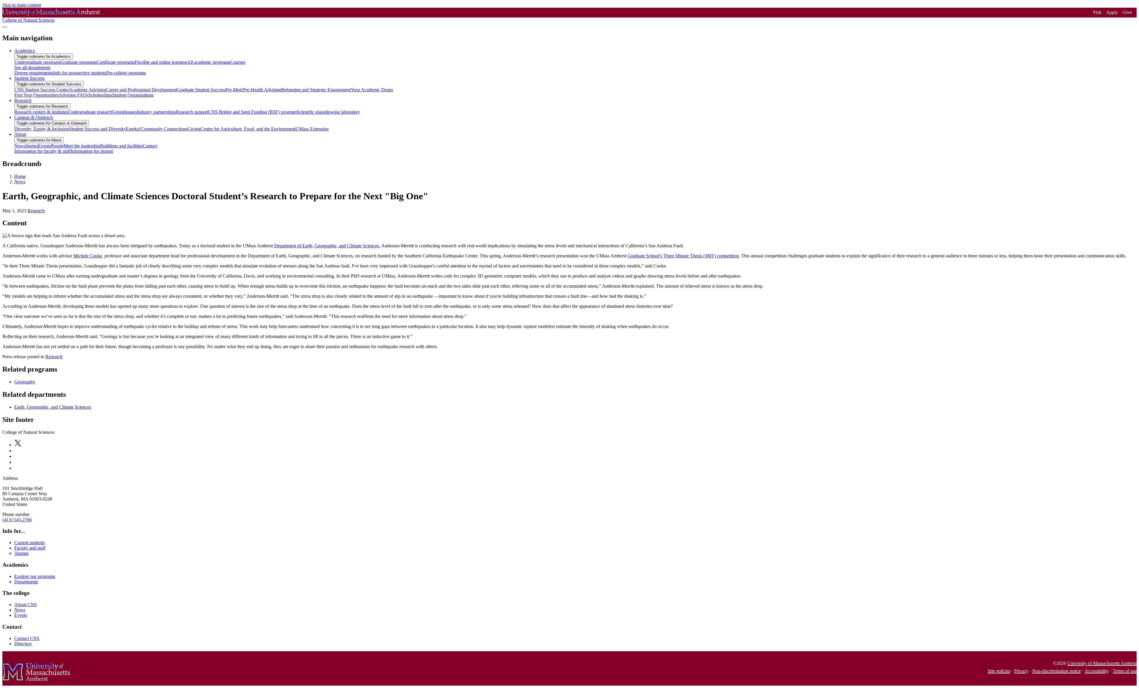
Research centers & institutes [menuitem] (41, 111)
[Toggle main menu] (4, 27)
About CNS (25, 604)
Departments (26, 581)
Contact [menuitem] (150, 145)
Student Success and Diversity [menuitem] (97, 128)
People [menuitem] (57, 145)
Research (36, 210)
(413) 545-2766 (17, 519)
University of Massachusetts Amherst (1102, 663)
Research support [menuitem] (192, 111)
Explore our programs (34, 576)
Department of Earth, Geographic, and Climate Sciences (326, 245)
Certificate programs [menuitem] (116, 62)
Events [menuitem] (44, 145)
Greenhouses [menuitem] (124, 111)
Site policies (999, 670)
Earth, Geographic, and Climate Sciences (52, 407)
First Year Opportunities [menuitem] (36, 95)
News (19, 181)
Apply (1112, 12)
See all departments (32, 67)
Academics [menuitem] (24, 50)
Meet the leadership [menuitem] (81, 145)
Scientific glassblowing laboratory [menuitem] (328, 111)
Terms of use (1125, 670)
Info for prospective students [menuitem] (79, 72)
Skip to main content (21, 4)
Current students (29, 542)
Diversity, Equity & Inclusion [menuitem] (41, 128)
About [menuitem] (20, 134)
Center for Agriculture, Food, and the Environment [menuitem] (248, 128)
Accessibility (1097, 670)
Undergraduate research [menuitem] (90, 111)
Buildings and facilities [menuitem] (121, 145)
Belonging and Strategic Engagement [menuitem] (316, 89)
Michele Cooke (87, 255)
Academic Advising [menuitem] (87, 89)
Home (20, 176)
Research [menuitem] (22, 100)
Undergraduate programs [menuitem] (37, 62)
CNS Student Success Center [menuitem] (41, 89)
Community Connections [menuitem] (164, 128)
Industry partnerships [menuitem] (156, 111)
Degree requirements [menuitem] (33, 72)
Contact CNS (26, 638)
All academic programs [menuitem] (208, 62)
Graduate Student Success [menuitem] (201, 89)
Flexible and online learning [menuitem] (161, 62)
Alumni (21, 553)
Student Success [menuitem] (29, 78)
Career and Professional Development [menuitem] (141, 89)
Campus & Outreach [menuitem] (33, 117)
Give (1127, 12)
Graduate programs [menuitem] (79, 62)
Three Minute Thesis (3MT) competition (701, 255)
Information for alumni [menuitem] (92, 151)
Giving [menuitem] (194, 128)
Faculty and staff (29, 547)
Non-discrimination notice (1056, 670)
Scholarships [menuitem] (100, 95)
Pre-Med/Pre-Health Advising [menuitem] (253, 89)
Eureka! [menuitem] (133, 128)
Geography (24, 381)
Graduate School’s (645, 255)
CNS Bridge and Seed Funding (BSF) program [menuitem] (252, 111)
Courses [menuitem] (237, 62)
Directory (23, 643)
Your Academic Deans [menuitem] (372, 89)
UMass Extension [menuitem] (312, 128)
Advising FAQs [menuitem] (73, 95)
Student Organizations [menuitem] (133, 95)
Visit (1097, 12)
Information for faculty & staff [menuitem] (42, 151)
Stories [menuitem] (31, 145)
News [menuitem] (19, 145)
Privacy (1021, 670)
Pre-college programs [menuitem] (126, 72)
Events (20, 615)
